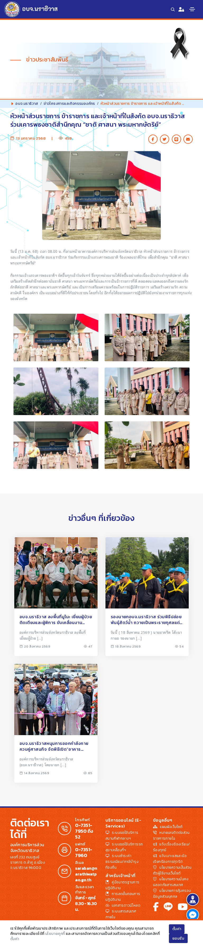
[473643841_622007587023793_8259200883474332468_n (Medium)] (147, 337)
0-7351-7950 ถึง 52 (84, 831)
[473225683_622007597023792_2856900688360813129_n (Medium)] (147, 445)
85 (90, 773)
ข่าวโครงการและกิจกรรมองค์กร (69, 103)
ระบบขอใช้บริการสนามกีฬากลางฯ (122, 835)
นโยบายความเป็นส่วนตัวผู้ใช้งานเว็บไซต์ (172, 870)
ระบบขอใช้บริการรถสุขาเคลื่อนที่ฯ (124, 847)
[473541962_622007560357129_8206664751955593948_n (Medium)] (55, 391)
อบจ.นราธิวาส (26, 103)
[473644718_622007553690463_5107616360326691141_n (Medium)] (55, 337)
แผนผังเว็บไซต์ (171, 827)
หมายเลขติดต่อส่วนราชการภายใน (171, 835)
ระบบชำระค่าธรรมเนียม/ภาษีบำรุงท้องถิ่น (122, 861)
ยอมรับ (178, 938)
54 (181, 646)
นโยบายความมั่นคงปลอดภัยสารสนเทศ (170, 882)
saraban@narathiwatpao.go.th (86, 874)
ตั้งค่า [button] (176, 929)
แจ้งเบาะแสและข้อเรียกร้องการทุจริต (170, 858)
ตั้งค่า (14, 939)
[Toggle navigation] (192, 9)
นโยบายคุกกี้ (55, 933)
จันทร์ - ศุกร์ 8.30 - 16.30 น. (85, 903)
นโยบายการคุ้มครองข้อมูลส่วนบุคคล (172, 893)
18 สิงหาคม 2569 (128, 646)
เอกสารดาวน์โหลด (126, 905)
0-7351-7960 (83, 852)
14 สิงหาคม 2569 (36, 773)
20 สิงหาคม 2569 (37, 646)
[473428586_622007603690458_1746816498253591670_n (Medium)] (147, 391)
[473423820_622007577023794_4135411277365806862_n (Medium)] (55, 445)
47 (90, 646)
